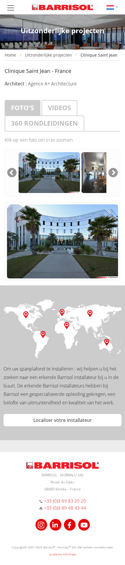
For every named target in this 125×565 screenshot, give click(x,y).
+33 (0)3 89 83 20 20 (65, 501)
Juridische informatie (62, 554)
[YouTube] (84, 524)
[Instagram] (42, 524)
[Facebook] (70, 524)
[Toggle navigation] (11, 7)
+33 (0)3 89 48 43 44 (65, 508)
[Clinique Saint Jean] (49, 172)
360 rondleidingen (44, 123)
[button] (112, 7)
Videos (59, 107)
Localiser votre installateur (62, 420)
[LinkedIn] (56, 524)
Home (10, 55)
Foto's (22, 107)
